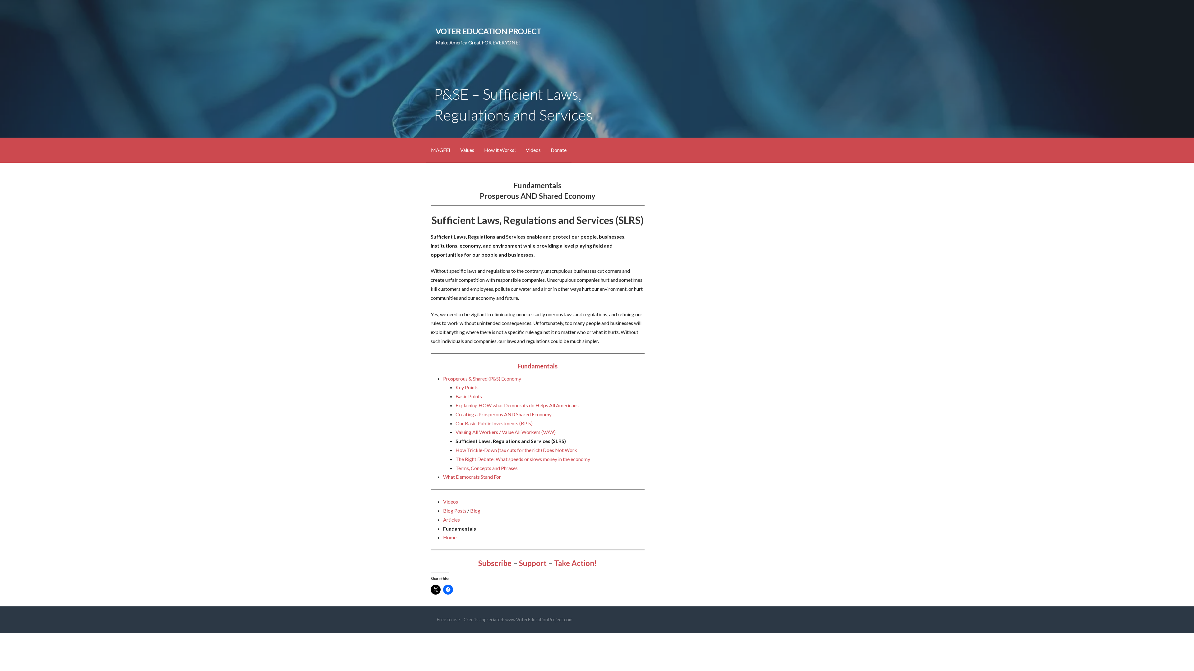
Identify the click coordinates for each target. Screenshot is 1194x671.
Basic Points (469, 396)
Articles (451, 520)
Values (467, 150)
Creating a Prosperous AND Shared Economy (504, 414)
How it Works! (500, 150)
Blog (475, 511)
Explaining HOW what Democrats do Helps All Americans (517, 405)
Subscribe (494, 563)
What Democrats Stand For (472, 477)
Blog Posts (454, 511)
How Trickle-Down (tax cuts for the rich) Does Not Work (516, 450)
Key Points (467, 387)
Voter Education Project (488, 31)
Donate (559, 150)
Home (449, 537)
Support (533, 563)
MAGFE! (440, 150)
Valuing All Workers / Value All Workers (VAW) (506, 432)
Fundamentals (538, 366)
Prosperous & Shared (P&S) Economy (482, 378)
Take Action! (575, 563)
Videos (533, 150)
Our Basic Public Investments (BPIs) (494, 423)
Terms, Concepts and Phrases (487, 468)
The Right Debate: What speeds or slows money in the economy (523, 459)
